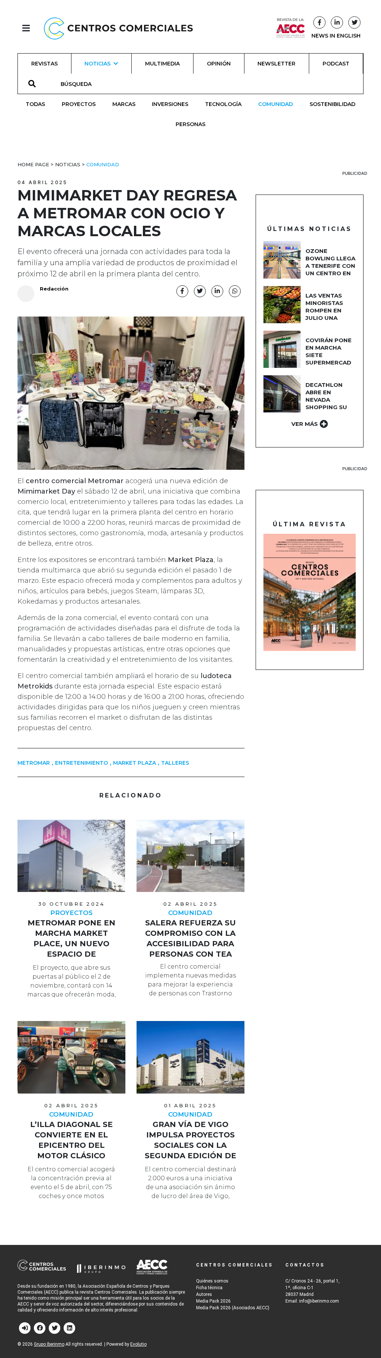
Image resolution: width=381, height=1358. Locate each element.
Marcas (123, 104)
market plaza (134, 763)
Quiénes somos (212, 1281)
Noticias (67, 164)
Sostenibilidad (332, 104)
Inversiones (170, 104)
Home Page (33, 164)
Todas (35, 104)
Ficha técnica (209, 1287)
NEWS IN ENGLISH (336, 35)
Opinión (219, 63)
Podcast (336, 63)
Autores (204, 1294)
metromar (33, 763)
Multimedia (162, 63)
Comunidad (275, 104)
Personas (190, 124)
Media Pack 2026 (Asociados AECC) (232, 1307)
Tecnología (223, 104)
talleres (175, 763)
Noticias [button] (97, 63)
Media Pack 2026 (213, 1301)
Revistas (44, 63)
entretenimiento (81, 763)
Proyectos (79, 104)
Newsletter (276, 63)
